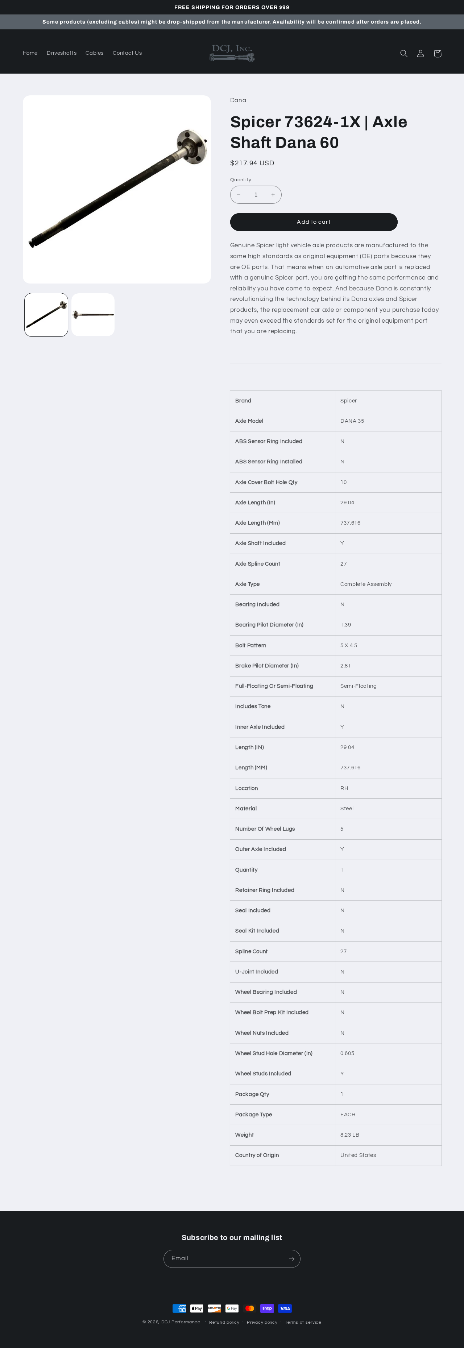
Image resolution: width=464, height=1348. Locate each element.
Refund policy (224, 1322)
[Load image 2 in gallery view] (93, 314)
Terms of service (303, 1322)
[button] (404, 53)
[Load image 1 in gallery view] (46, 314)
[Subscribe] (291, 1259)
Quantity (240, 179)
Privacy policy (262, 1322)
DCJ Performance (180, 1322)
